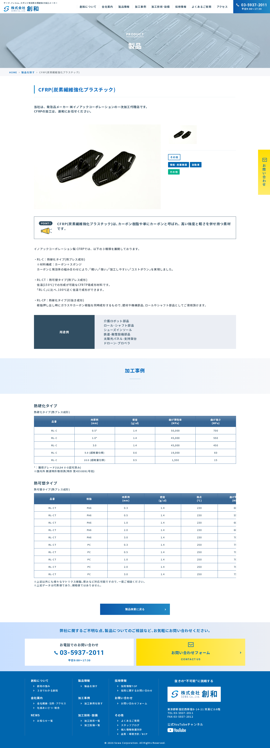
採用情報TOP (129, 686)
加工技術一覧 (92, 720)
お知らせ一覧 (45, 720)
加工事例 (140, 6)
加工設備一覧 (92, 725)
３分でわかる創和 (47, 690)
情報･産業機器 (178, 164)
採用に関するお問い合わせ (136, 690)
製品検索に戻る (135, 609)
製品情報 (124, 6)
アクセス (222, 6)
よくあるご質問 (201, 6)
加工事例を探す (93, 703)
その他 (174, 157)
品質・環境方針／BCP (134, 734)
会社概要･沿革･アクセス (51, 703)
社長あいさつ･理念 (48, 708)
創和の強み (43, 686)
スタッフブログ (130, 725)
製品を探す (91, 686)
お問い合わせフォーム (134, 703)
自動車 (196, 164)
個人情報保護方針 (131, 729)
